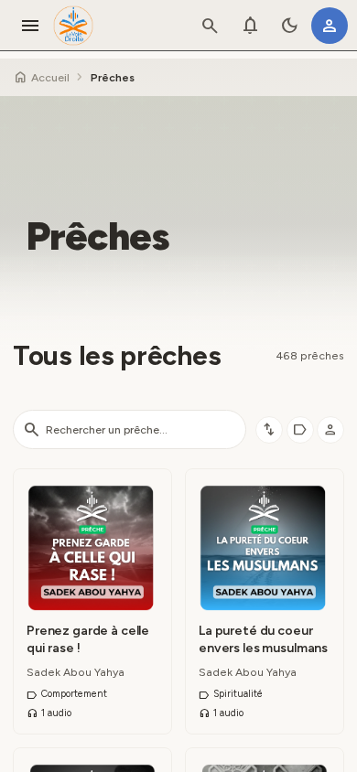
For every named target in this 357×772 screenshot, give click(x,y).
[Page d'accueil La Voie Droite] (73, 25)
